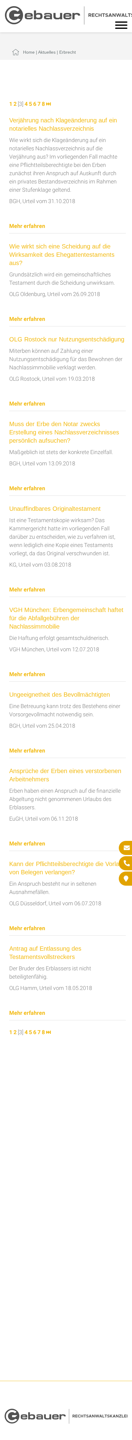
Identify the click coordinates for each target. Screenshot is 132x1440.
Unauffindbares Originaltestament (55, 508)
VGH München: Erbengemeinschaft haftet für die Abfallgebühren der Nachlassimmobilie (66, 618)
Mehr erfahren (27, 226)
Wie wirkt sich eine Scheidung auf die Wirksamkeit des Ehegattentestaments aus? (62, 254)
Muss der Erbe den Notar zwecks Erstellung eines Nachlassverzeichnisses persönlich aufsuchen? (64, 432)
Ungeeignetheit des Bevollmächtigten (59, 694)
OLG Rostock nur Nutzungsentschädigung (66, 339)
